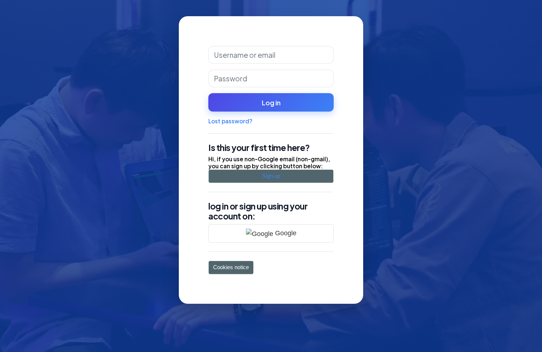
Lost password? (230, 120)
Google (284, 233)
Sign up (271, 176)
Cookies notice (231, 267)
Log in (271, 102)
